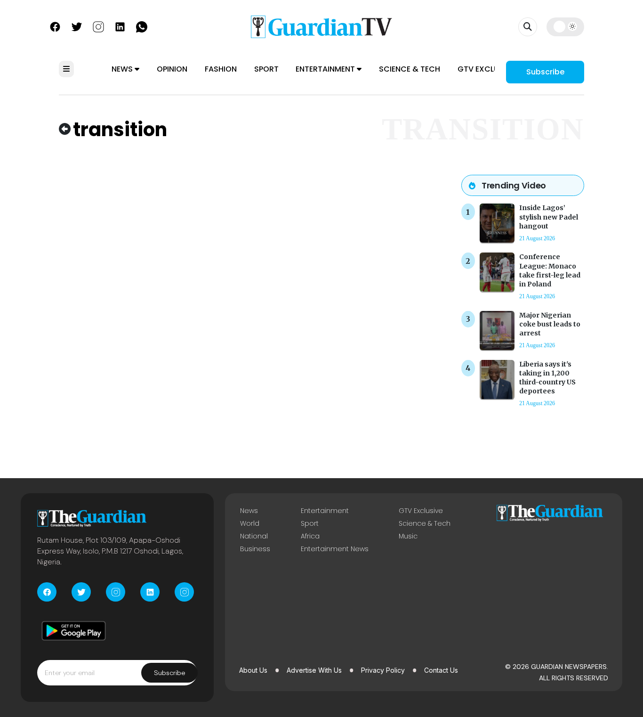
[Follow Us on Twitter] (77, 26)
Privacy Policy (383, 670)
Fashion (221, 69)
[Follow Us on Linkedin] (120, 26)
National (254, 536)
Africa (310, 536)
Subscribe (545, 71)
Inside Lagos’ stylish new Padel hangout (548, 217)
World (249, 523)
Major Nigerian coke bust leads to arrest (549, 324)
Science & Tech (409, 69)
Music (408, 536)
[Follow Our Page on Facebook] (55, 26)
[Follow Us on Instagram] (98, 26)
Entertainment (326, 69)
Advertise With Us (314, 670)
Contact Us (441, 670)
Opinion (172, 69)
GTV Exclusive (486, 69)
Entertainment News (335, 549)
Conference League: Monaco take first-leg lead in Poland (549, 270)
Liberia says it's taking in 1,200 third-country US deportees (547, 378)
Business (255, 549)
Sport (266, 69)
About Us (253, 670)
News (123, 69)
